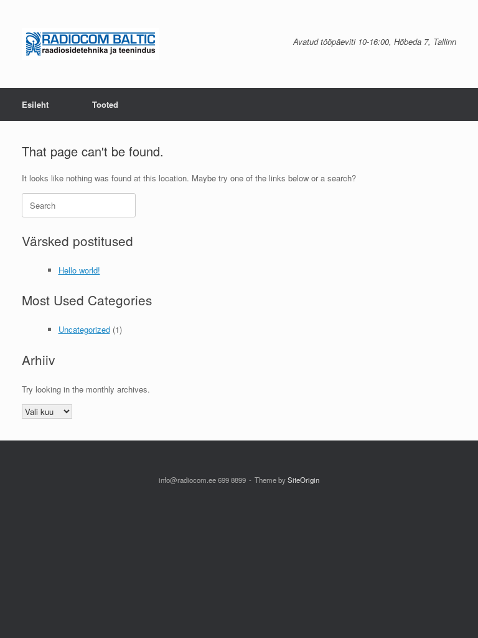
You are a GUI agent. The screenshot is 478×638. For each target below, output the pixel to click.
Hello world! (79, 270)
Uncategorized (84, 329)
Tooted (105, 104)
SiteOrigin (303, 480)
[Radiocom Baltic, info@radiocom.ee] (90, 44)
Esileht (35, 104)
